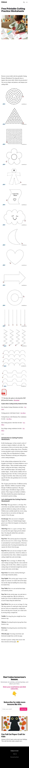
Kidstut (4, 2)
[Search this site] (24, 2)
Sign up (15, 753)
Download (16, 400)
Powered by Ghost (14, 757)
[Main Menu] (27, 2)
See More (23, 413)
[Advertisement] (14, 58)
